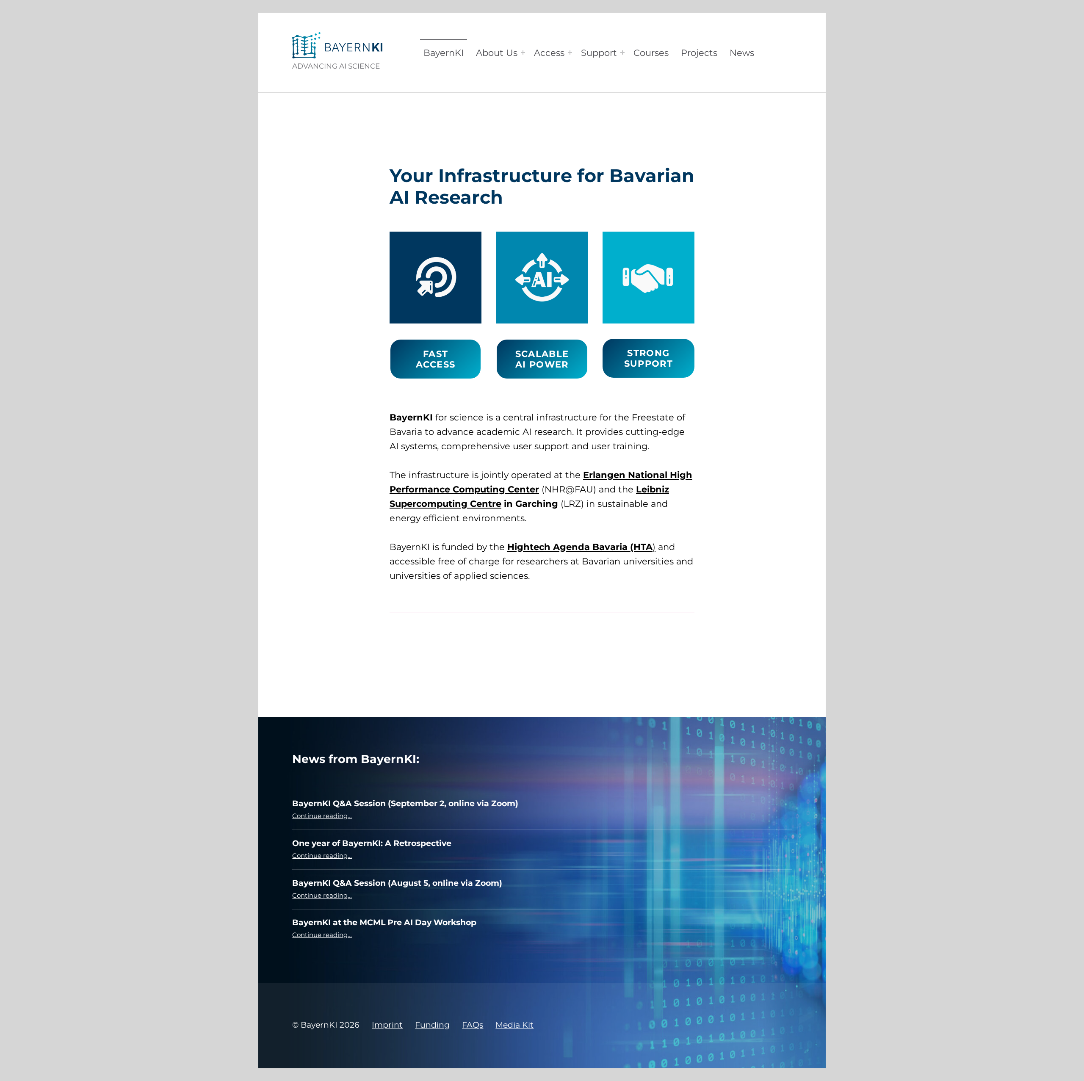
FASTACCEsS (435, 359)
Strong (648, 358)
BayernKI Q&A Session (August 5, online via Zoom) (397, 883)
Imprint (387, 1025)
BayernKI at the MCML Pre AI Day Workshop (384, 922)
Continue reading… (322, 816)
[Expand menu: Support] (622, 52)
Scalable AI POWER (542, 359)
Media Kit (514, 1025)
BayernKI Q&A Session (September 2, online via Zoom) (405, 803)
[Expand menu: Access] (570, 52)
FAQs (472, 1025)
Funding (432, 1025)
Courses (651, 52)
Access (549, 52)
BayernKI (443, 52)
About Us (496, 52)
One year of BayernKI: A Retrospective (371, 843)
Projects (699, 52)
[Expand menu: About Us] (523, 52)
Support (599, 52)
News (742, 52)
